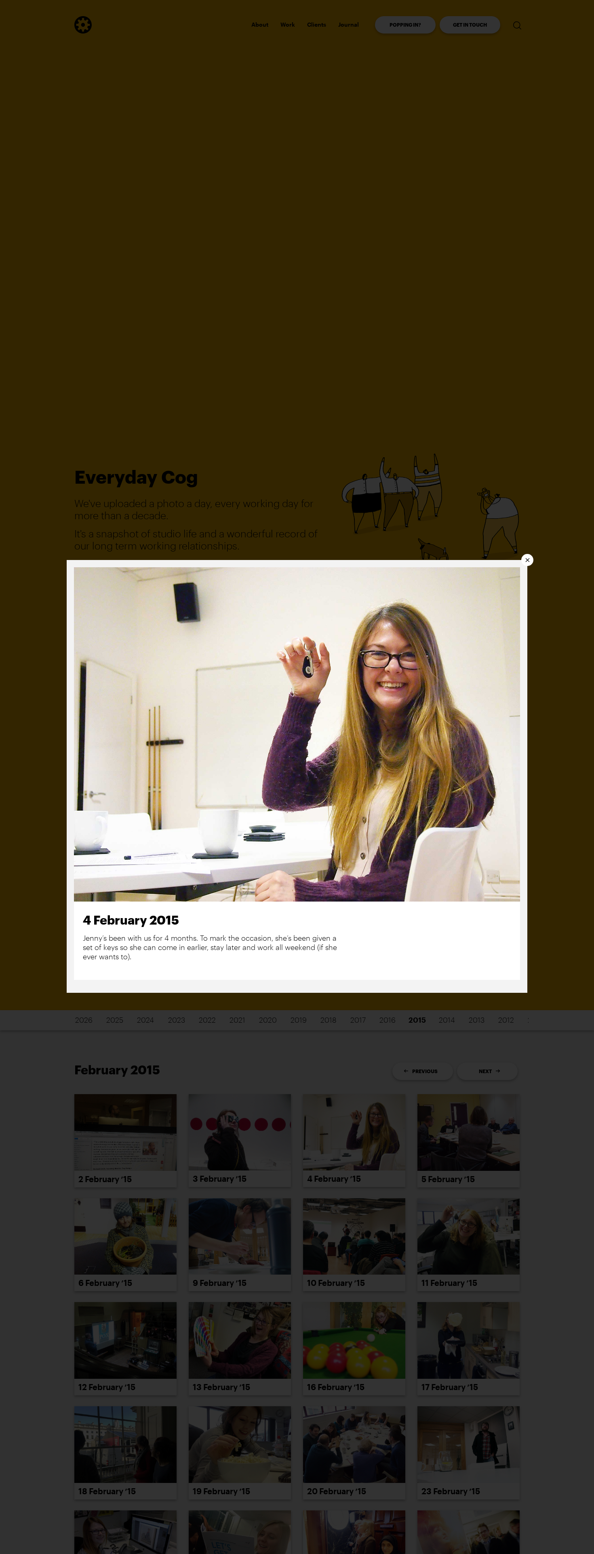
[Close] (527, 560)
